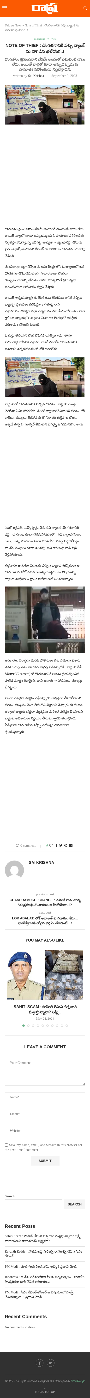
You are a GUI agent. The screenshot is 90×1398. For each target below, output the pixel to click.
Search (10, 1196)
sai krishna (36, 76)
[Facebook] (39, 1363)
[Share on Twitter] (60, 846)
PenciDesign (78, 1381)
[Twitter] (50, 1363)
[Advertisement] (45, 178)
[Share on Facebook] (56, 846)
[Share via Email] (70, 846)
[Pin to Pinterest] (65, 846)
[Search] (85, 8)
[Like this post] (51, 846)
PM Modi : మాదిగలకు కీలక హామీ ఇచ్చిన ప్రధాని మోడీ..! (42, 1266)
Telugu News (13, 25)
